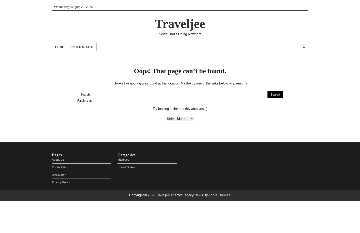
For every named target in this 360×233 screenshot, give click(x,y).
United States (81, 47)
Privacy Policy (61, 182)
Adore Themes (219, 195)
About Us (58, 159)
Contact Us (59, 167)
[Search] (304, 47)
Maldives (123, 159)
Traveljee (180, 24)
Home (59, 47)
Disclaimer (59, 174)
